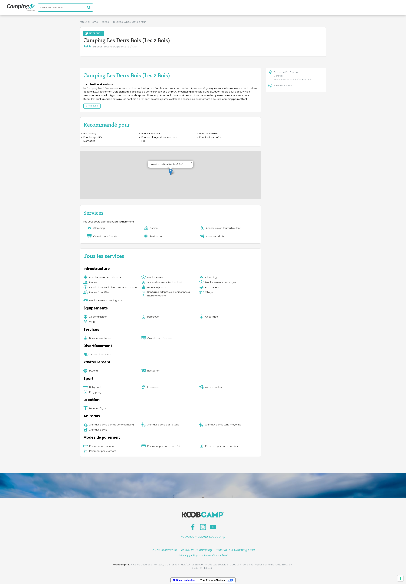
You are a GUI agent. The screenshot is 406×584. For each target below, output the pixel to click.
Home (94, 21)
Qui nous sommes (164, 550)
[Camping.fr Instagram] (203, 527)
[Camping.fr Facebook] (193, 527)
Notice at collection (184, 580)
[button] (171, 172)
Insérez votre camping (196, 550)
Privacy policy (188, 555)
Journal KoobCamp (211, 537)
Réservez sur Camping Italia (235, 550)
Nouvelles (187, 537)
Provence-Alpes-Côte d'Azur (129, 21)
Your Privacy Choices (212, 580)
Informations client (215, 555)
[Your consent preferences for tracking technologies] (400, 578)
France (105, 21)
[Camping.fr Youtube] (213, 527)
